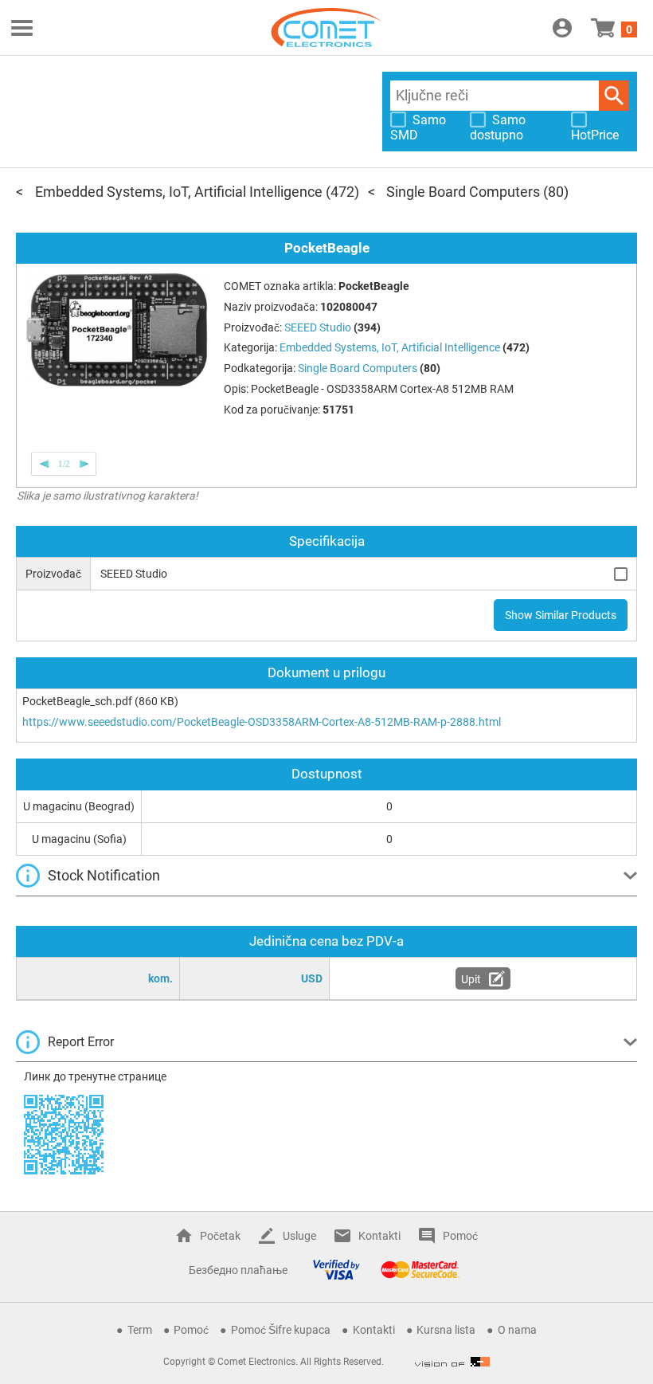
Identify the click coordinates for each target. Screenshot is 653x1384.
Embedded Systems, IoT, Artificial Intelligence (179, 191)
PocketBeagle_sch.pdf (77, 701)
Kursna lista (445, 1329)
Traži (614, 95)
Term (139, 1329)
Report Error (81, 1041)
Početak (220, 1235)
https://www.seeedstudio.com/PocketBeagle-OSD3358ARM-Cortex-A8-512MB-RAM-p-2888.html (261, 722)
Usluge (299, 1235)
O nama (517, 1329)
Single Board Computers (463, 191)
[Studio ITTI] (452, 1361)
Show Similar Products (560, 615)
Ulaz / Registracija (562, 27)
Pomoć (460, 1235)
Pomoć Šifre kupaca (280, 1329)
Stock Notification (104, 875)
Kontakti (379, 1235)
